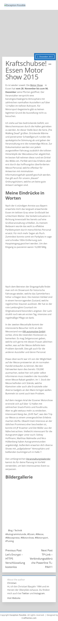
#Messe (39, 534)
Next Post (47, 550)
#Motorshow (27, 537)
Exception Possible (18, 615)
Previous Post (13, 550)
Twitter (25, 593)
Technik (18, 530)
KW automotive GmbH (34, 331)
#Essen (31, 534)
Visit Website (13, 598)
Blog (10, 530)
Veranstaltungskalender (38, 458)
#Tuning (9, 541)
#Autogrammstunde (15, 534)
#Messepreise (12, 537)
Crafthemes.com (29, 618)
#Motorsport (41, 537)
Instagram (39, 593)
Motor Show (36, 85)
